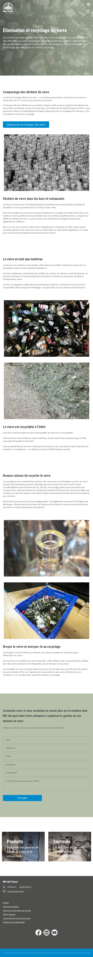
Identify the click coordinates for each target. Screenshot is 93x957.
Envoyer (22, 798)
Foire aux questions (11, 906)
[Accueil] (8, 8)
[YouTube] (54, 932)
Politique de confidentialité (14, 922)
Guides (6, 903)
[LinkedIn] (46, 932)
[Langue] (88, 4)
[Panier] (76, 4)
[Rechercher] (82, 4)
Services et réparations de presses (17, 910)
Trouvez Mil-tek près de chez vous (17, 918)
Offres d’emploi (9, 914)
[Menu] (87, 11)
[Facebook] (38, 932)
